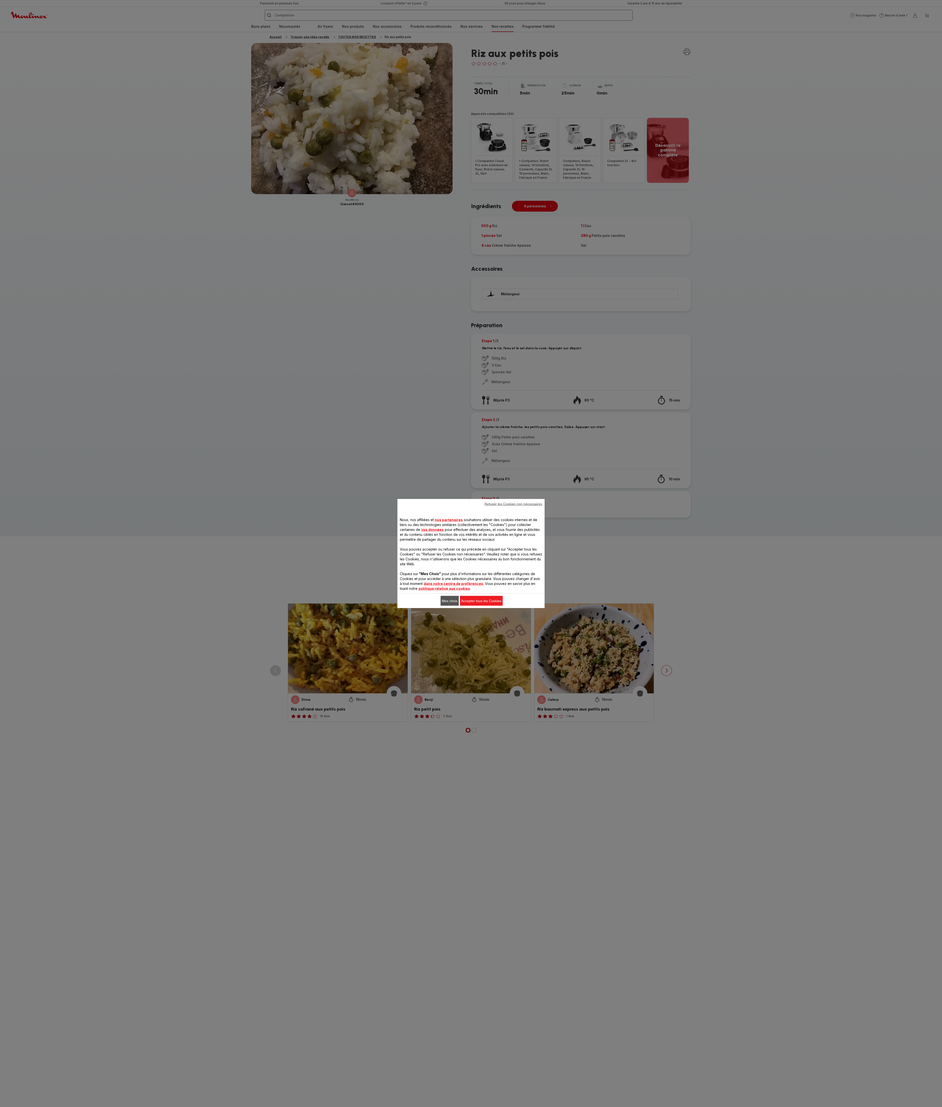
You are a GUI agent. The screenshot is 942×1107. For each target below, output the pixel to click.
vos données (432, 529)
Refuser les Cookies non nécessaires (513, 504)
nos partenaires (449, 520)
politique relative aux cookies (444, 588)
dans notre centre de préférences (453, 583)
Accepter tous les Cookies (481, 601)
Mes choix (450, 601)
